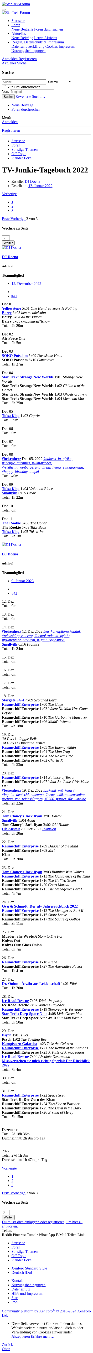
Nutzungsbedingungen (28, 51)
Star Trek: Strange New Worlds (27, 377)
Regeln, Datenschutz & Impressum (37, 42)
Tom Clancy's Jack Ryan (22, 816)
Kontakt (17, 1281)
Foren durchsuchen (48, 29)
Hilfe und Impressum (27, 1293)
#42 (14, 593)
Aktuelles (18, 33)
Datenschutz (20, 1289)
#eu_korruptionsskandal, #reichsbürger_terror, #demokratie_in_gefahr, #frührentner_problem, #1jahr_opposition (41, 635)
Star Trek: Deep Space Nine (24, 1014)
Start (14, 1298)
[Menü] (4, 9)
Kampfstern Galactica (19, 1044)
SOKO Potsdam (15, 356)
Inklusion (49, 829)
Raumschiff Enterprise (20, 704)
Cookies (51, 46)
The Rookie (11, 523)
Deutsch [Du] (21, 1272)
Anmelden (10, 122)
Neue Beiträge (22, 29)
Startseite (18, 21)
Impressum (67, 46)
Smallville (9, 493)
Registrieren (11, 130)
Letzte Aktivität (45, 38)
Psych (6, 1035)
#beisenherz (11, 459)
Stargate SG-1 (13, 700)
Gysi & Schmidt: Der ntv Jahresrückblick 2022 (40, 906)
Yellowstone (11, 308)
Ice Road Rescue (15, 1001)
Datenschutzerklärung (27, 46)
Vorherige (9, 194)
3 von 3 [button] (32, 219)
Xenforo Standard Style (29, 1268)
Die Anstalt (11, 829)
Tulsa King (11, 416)
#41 (14, 296)
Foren (15, 25)
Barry (7, 313)
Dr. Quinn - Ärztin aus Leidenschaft (31, 984)
